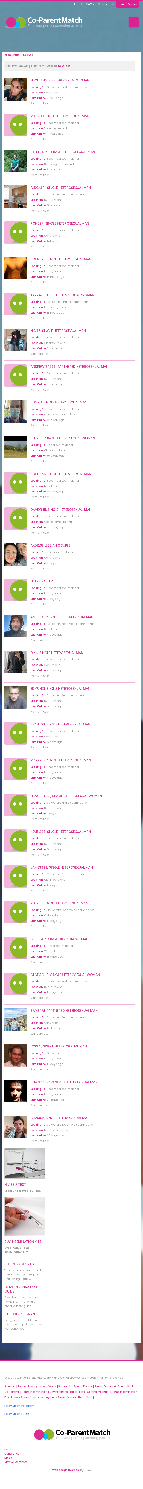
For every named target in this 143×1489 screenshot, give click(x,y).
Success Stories (19, 1264)
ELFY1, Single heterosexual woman (60, 80)
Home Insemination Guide (20, 1289)
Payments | (66, 1386)
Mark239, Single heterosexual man (61, 760)
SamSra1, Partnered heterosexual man (64, 1010)
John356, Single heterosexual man (61, 473)
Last (67, 66)
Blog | (82, 1397)
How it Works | (49, 1386)
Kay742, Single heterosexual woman (62, 295)
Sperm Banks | (127, 1386)
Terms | (23, 1386)
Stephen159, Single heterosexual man (63, 151)
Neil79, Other (42, 581)
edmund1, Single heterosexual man (60, 688)
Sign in (132, 4)
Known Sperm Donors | (26, 1397)
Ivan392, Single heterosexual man (60, 1117)
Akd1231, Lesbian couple (50, 545)
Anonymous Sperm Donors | (59, 1397)
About (78, 4)
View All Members (15, 1462)
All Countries (12, 55)
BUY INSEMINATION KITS (23, 1241)
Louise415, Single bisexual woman (59, 939)
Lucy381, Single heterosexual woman (63, 438)
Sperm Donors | (84, 1386)
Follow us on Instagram (19, 1406)
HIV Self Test (15, 1184)
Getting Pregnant (20, 1314)
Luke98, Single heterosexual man (59, 402)
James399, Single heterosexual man (62, 867)
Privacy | (34, 1386)
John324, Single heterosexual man (61, 259)
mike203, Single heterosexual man (60, 116)
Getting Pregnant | (99, 1392)
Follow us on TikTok (16, 1414)
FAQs (90, 4)
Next (61, 66)
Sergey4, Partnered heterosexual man (64, 1082)
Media (8, 1458)
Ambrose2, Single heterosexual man (62, 617)
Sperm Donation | (106, 1386)
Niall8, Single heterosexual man (58, 330)
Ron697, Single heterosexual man (60, 223)
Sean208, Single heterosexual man (60, 724)
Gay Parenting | (60, 1392)
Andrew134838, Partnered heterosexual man (69, 366)
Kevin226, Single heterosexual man (61, 831)
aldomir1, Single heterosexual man (61, 187)
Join (121, 4)
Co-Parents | (13, 1392)
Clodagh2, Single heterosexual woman (65, 974)
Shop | (90, 1397)
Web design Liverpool (66, 1470)
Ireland (27, 55)
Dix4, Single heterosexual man (57, 652)
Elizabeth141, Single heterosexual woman (66, 795)
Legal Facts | (78, 1392)
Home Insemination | (36, 1392)
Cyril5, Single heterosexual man (59, 1046)
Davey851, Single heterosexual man (61, 509)
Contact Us (106, 4)
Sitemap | (11, 1386)
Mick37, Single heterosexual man (59, 903)
